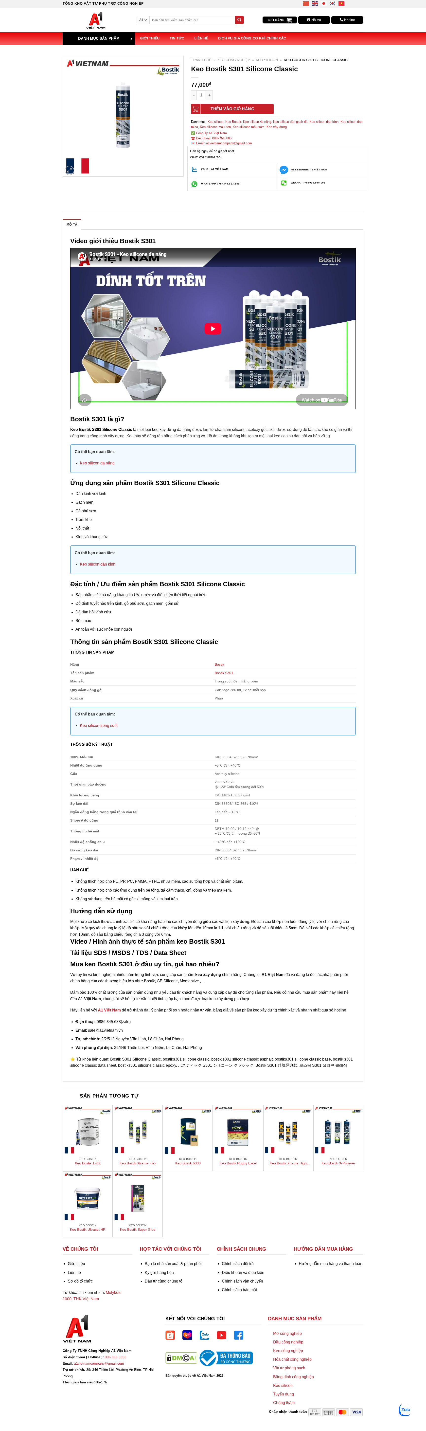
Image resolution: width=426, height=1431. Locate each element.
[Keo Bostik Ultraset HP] (87, 1196)
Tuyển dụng (283, 1394)
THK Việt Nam (86, 1299)
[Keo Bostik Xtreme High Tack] (288, 1130)
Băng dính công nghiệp (293, 1377)
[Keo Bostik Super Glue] (137, 1196)
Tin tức (177, 38)
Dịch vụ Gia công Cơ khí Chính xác (252, 38)
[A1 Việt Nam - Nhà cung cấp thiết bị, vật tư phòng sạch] (96, 20)
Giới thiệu (150, 38)
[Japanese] (324, 3)
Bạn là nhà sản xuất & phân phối (173, 1264)
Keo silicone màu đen (215, 127)
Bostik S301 (224, 673)
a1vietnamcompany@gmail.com (99, 1363)
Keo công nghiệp (233, 60)
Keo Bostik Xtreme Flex (138, 1163)
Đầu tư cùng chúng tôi (164, 1281)
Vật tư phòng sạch (289, 1368)
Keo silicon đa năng (257, 122)
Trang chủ (201, 60)
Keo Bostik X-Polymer (338, 1163)
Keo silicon (267, 60)
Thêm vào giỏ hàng (232, 109)
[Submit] (239, 20)
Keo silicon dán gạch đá (290, 122)
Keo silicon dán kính (323, 122)
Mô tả (72, 224)
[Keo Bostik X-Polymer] (338, 1130)
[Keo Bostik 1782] (87, 1130)
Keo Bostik (233, 122)
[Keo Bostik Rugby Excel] (238, 1130)
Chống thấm (284, 1403)
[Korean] (333, 3)
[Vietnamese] (341, 3)
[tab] (72, 224)
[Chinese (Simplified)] (306, 3)
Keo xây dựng (276, 127)
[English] (315, 3)
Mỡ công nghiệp (287, 1333)
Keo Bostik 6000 (188, 1163)
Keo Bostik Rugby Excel (238, 1163)
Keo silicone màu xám (249, 127)
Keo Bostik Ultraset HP (87, 1229)
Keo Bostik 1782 (87, 1163)
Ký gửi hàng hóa (159, 1272)
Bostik (219, 664)
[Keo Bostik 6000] (188, 1130)
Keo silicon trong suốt (99, 725)
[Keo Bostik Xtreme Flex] (137, 1130)
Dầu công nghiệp (288, 1342)
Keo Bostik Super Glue (137, 1229)
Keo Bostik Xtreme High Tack (288, 1163)
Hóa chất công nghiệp (292, 1359)
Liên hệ (201, 38)
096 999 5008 (115, 1357)
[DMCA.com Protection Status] (181, 1358)
